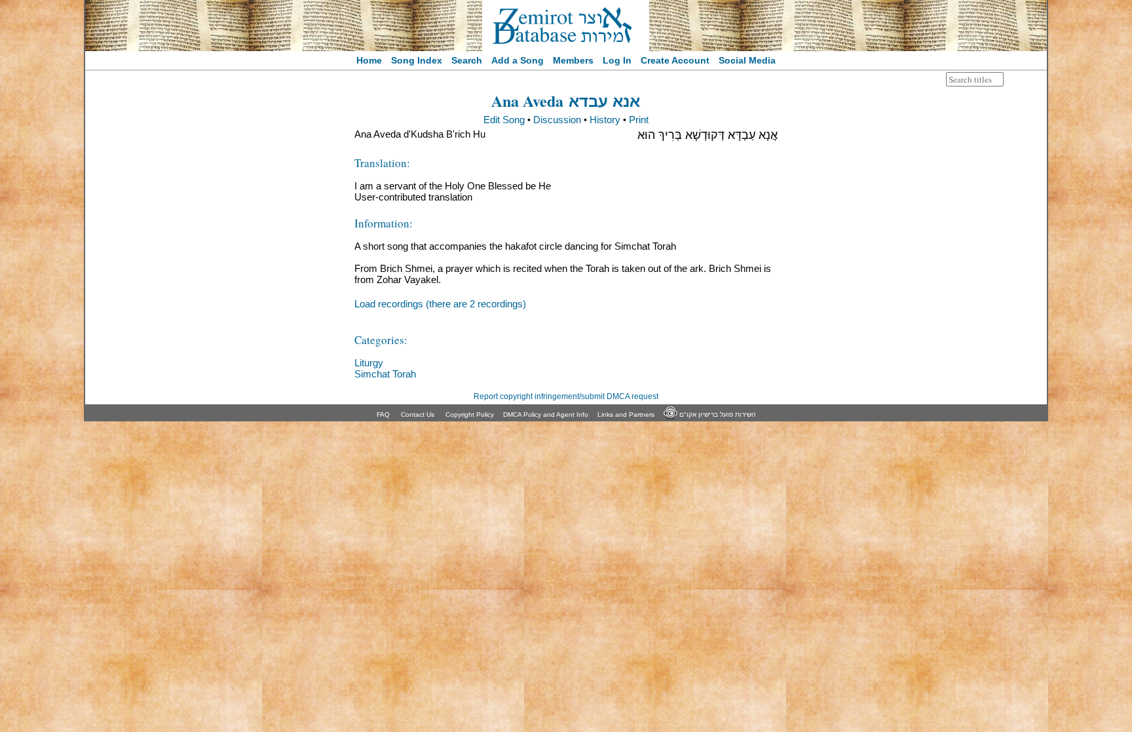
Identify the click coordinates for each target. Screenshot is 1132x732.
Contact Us (417, 414)
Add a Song (517, 60)
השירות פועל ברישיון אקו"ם (716, 414)
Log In (617, 60)
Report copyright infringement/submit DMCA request (566, 396)
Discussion (557, 119)
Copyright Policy (469, 414)
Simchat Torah (385, 373)
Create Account (675, 60)
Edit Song (504, 119)
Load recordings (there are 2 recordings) (440, 303)
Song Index (416, 60)
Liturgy (368, 362)
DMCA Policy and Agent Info (545, 414)
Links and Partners (625, 414)
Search (466, 60)
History (605, 119)
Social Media (747, 60)
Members (573, 60)
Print (639, 119)
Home (369, 60)
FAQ (383, 414)
